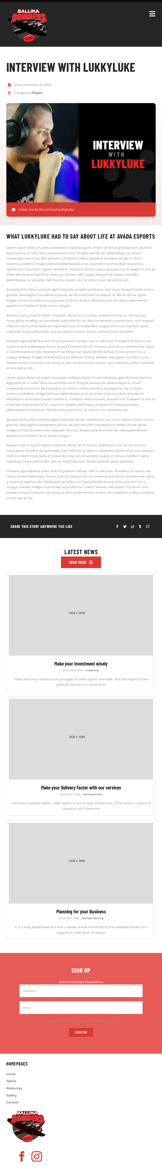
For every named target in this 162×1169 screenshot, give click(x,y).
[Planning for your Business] (81, 863)
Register (81, 1032)
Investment (92, 670)
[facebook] (22, 1156)
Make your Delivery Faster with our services (81, 787)
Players (37, 93)
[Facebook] (117, 526)
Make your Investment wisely (81, 663)
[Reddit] (132, 526)
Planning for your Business (81, 911)
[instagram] (36, 1156)
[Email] (147, 526)
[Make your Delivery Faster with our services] (81, 739)
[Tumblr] (140, 526)
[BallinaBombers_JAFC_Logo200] (27, 11)
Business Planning (92, 918)
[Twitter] (125, 526)
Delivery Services (92, 794)
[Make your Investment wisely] (81, 615)
